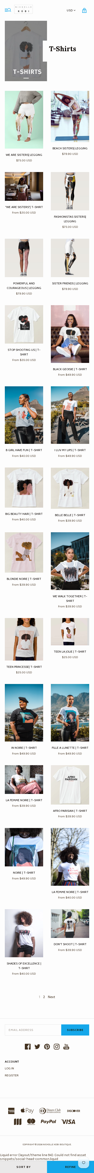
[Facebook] (28, 1047)
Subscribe (75, 1030)
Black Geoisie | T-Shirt (70, 369)
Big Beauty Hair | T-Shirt (24, 514)
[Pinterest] (47, 1047)
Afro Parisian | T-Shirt (70, 811)
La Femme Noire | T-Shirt (24, 800)
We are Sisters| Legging (24, 155)
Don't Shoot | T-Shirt (70, 944)
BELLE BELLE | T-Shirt (70, 515)
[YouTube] (66, 1047)
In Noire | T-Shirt (24, 747)
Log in (9, 1068)
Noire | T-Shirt (24, 872)
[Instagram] (57, 1047)
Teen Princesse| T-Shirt (24, 667)
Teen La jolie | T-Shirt (70, 651)
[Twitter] (37, 1047)
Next (51, 997)
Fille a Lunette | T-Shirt (70, 747)
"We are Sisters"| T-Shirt (24, 207)
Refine (70, 1167)
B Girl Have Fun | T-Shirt (24, 450)
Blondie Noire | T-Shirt (24, 579)
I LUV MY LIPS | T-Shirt (70, 450)
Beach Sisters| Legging (70, 148)
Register (12, 1075)
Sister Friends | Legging (70, 283)
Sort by (23, 1167)
